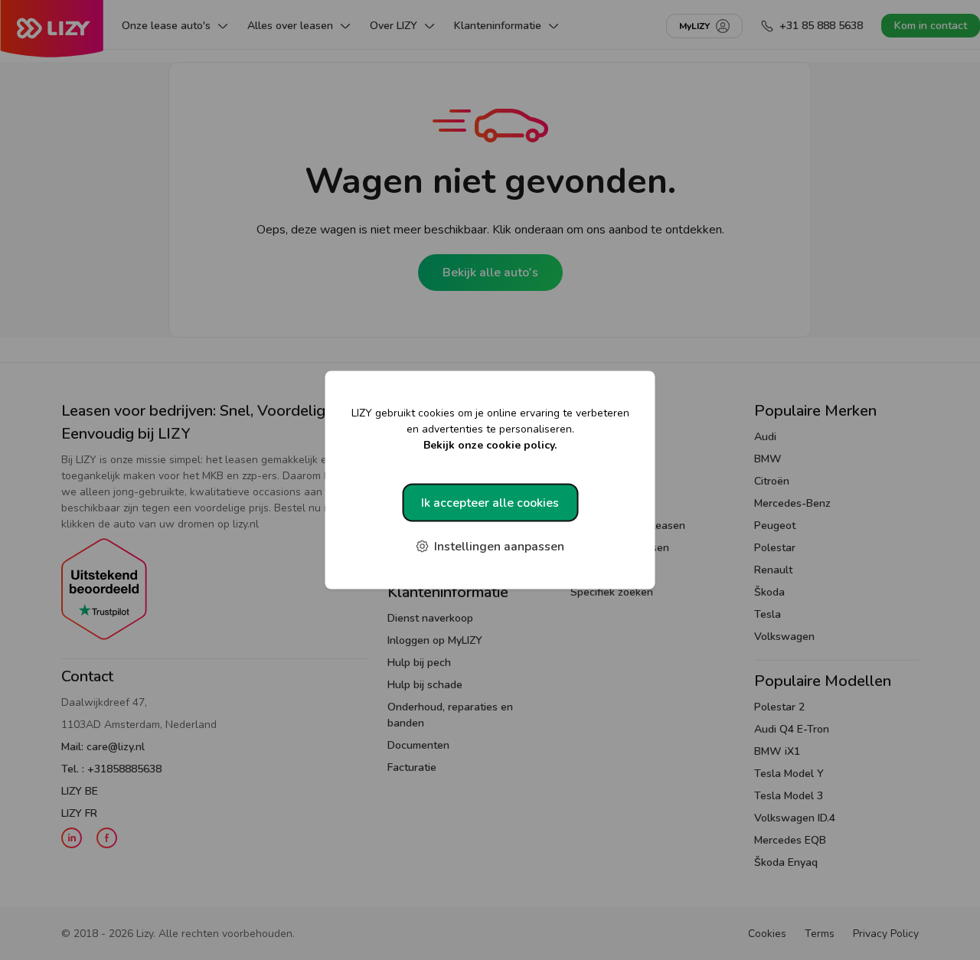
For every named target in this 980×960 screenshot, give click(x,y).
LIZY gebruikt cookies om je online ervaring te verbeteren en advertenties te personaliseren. (490, 429)
